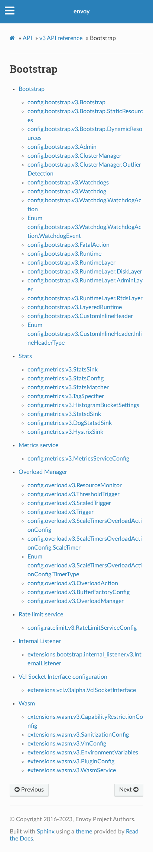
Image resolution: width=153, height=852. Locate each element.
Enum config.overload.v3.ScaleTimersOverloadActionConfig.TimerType (84, 565)
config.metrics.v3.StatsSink (62, 370)
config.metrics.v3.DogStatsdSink (69, 423)
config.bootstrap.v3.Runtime (64, 254)
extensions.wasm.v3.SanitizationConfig (78, 735)
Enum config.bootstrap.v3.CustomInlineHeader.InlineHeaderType (84, 334)
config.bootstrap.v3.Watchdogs (68, 183)
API (27, 38)
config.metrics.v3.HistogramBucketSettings (83, 405)
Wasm (27, 704)
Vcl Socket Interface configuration (63, 677)
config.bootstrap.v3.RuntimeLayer (71, 263)
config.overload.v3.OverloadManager (75, 601)
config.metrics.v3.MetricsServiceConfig (78, 459)
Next (126, 790)
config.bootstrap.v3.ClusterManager (74, 156)
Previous (32, 790)
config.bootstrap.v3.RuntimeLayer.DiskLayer (84, 272)
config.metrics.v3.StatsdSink (64, 414)
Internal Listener (40, 641)
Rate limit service (41, 614)
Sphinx (46, 832)
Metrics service (38, 445)
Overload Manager (43, 472)
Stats (25, 356)
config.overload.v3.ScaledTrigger (69, 503)
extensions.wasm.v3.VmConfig (66, 744)
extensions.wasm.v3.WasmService (71, 770)
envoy (81, 11)
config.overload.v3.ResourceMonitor (74, 485)
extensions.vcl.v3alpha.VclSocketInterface (81, 690)
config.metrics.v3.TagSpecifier (65, 396)
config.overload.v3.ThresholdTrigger (73, 494)
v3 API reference (60, 38)
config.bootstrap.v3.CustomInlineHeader (80, 316)
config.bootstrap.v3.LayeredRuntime (74, 307)
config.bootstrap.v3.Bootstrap (66, 102)
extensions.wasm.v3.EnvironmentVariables (82, 753)
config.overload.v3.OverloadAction (72, 583)
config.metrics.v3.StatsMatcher (68, 387)
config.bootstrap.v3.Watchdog (66, 191)
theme (84, 832)
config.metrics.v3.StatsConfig (65, 378)
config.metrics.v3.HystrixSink (65, 432)
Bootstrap (32, 89)
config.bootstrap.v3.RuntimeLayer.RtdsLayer (85, 298)
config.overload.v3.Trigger (60, 512)
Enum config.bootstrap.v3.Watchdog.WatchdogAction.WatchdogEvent (84, 227)
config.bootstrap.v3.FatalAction (68, 245)
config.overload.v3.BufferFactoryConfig (78, 592)
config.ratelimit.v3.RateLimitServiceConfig (82, 628)
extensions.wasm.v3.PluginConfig (70, 761)
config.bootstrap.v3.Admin (62, 147)
